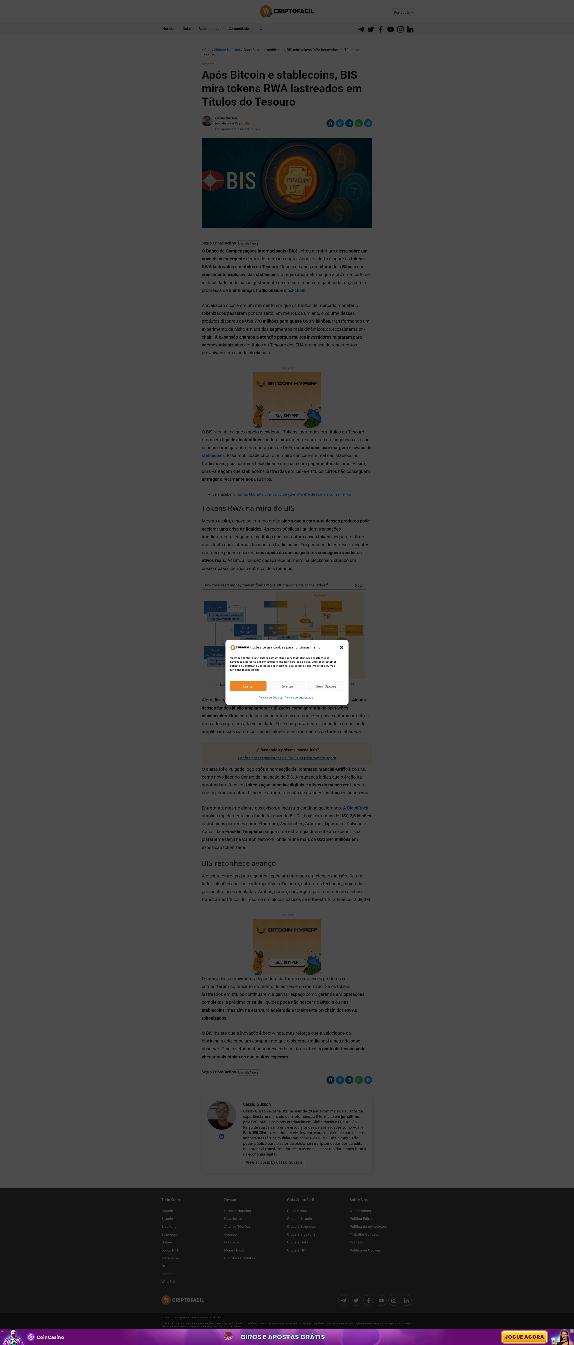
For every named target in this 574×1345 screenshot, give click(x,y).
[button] (342, 647)
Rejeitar (287, 686)
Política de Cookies (271, 698)
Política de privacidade (299, 698)
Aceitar (248, 686)
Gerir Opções (325, 686)
